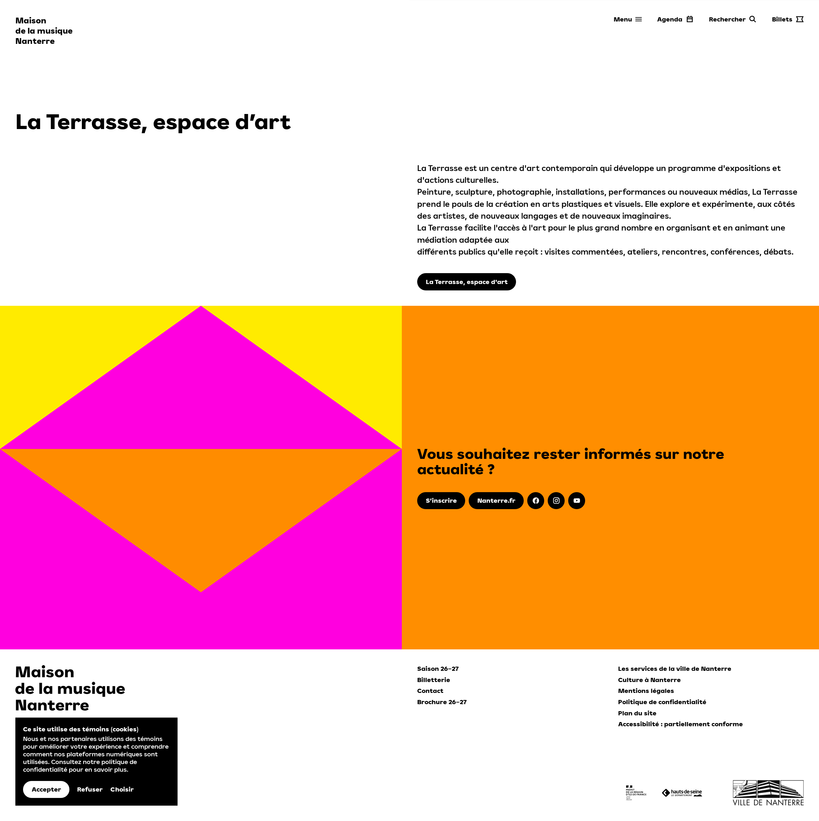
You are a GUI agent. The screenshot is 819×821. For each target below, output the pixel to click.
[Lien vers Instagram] (556, 500)
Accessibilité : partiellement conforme (680, 724)
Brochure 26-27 (442, 701)
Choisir (122, 789)
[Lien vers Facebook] (535, 500)
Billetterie (433, 679)
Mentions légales (646, 690)
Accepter (46, 789)
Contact (430, 690)
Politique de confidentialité (662, 701)
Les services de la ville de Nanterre (674, 668)
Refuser (90, 789)
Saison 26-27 (438, 668)
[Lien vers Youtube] (576, 500)
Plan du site (637, 713)
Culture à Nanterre (649, 679)
